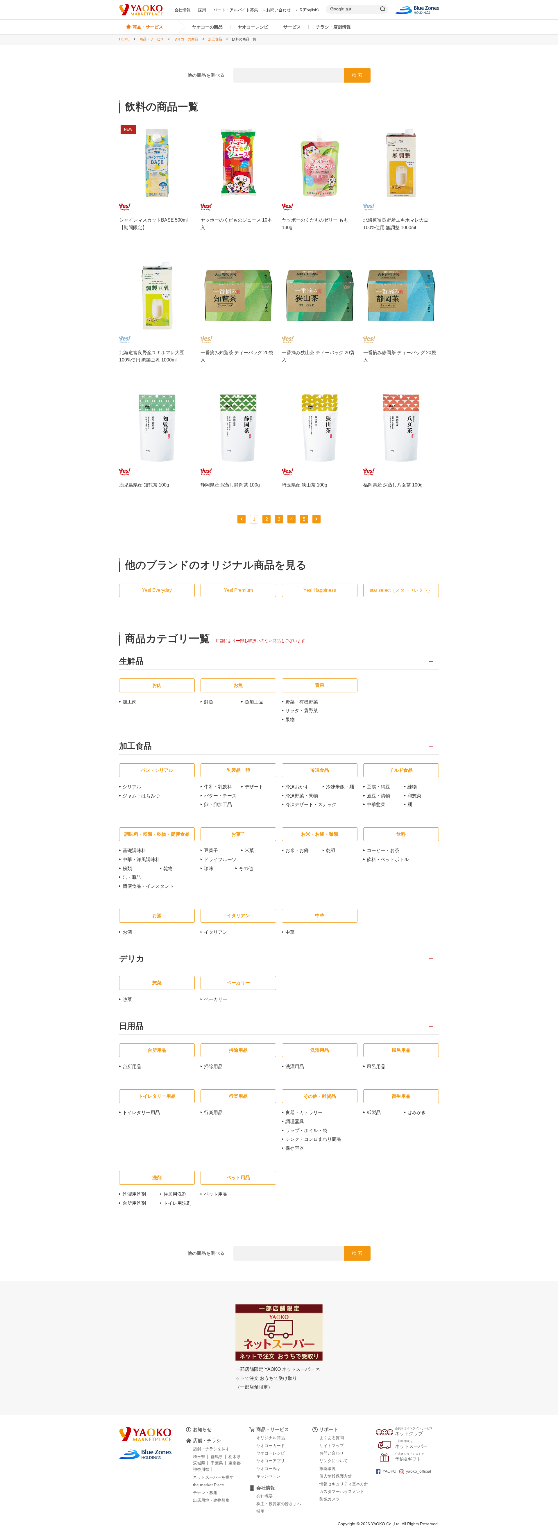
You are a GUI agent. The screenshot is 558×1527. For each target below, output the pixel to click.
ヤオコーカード (270, 1445)
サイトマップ (331, 1445)
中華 (290, 932)
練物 (412, 786)
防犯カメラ (329, 1499)
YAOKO (389, 1471)
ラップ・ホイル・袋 (306, 1130)
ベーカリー (215, 999)
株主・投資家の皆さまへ (278, 1503)
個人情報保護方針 (335, 1476)
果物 (290, 719)
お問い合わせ (278, 10)
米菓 (249, 850)
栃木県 (234, 1456)
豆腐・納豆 (378, 786)
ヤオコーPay (268, 1468)
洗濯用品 (294, 1066)
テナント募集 (205, 1492)
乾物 (168, 868)
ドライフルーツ (220, 859)
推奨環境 (327, 1468)
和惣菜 (414, 795)
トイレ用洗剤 (177, 1203)
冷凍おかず (297, 786)
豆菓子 (211, 850)
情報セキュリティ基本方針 (343, 1484)
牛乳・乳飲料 (218, 786)
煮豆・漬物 (378, 795)
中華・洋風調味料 (141, 859)
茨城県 (199, 1463)
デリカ (131, 959)
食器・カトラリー (304, 1112)
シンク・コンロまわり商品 (313, 1139)
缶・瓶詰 (132, 877)
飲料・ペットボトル (388, 859)
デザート (254, 786)
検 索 (357, 75)
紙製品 (374, 1112)
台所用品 (132, 1066)
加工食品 (215, 39)
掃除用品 (213, 1066)
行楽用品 (213, 1112)
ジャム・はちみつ (141, 795)
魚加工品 (254, 701)
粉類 (127, 868)
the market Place (208, 1485)
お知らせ (202, 1429)
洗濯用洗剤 (134, 1194)
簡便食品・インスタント (148, 886)
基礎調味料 (134, 850)
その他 (246, 868)
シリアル (132, 786)
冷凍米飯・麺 (340, 786)
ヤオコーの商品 (207, 26)
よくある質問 (331, 1437)
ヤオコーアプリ (270, 1460)
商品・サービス (152, 39)
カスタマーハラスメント (341, 1491)
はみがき (416, 1112)
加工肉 (130, 701)
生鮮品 (131, 661)
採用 (202, 10)
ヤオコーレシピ (253, 26)
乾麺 (330, 850)
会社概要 (264, 1496)
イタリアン (215, 932)
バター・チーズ (220, 795)
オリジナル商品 (270, 1437)
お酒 (127, 932)
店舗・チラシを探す (211, 1448)
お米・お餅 (297, 850)
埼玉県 (199, 1456)
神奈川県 (201, 1469)
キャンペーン (268, 1476)
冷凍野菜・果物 (301, 795)
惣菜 (127, 999)
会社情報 (182, 10)
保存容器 (294, 1148)
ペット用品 (215, 1194)
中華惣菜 (376, 804)
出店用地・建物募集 (211, 1500)
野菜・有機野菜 (301, 701)
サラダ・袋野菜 (301, 710)
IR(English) (308, 10)
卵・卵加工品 (218, 804)
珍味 (208, 868)
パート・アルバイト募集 (235, 10)
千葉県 (217, 1463)
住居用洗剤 (175, 1194)
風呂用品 (376, 1066)
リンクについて (333, 1460)
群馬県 (217, 1456)
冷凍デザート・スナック (311, 804)
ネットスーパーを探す (213, 1477)
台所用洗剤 (134, 1203)
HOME (124, 39)
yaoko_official (418, 1471)
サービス (292, 26)
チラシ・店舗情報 (333, 26)
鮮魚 (208, 701)
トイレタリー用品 (141, 1112)
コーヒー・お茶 (383, 850)
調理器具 (294, 1121)
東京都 (234, 1463)
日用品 (131, 1026)
